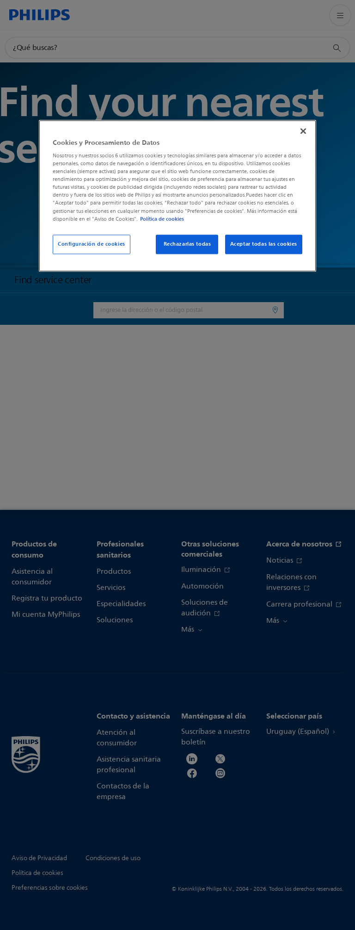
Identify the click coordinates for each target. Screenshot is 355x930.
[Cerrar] (303, 131)
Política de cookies (162, 218)
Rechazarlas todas (187, 243)
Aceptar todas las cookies (263, 243)
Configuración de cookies (91, 243)
